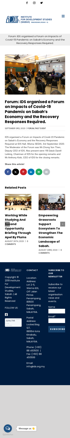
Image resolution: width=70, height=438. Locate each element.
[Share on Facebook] (8, 172)
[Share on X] (16, 172)
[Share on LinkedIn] (31, 172)
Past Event (40, 128)
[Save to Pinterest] (23, 172)
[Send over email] (39, 172)
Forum (31, 128)
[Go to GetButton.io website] (8, 435)
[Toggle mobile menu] (63, 16)
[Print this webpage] (46, 172)
